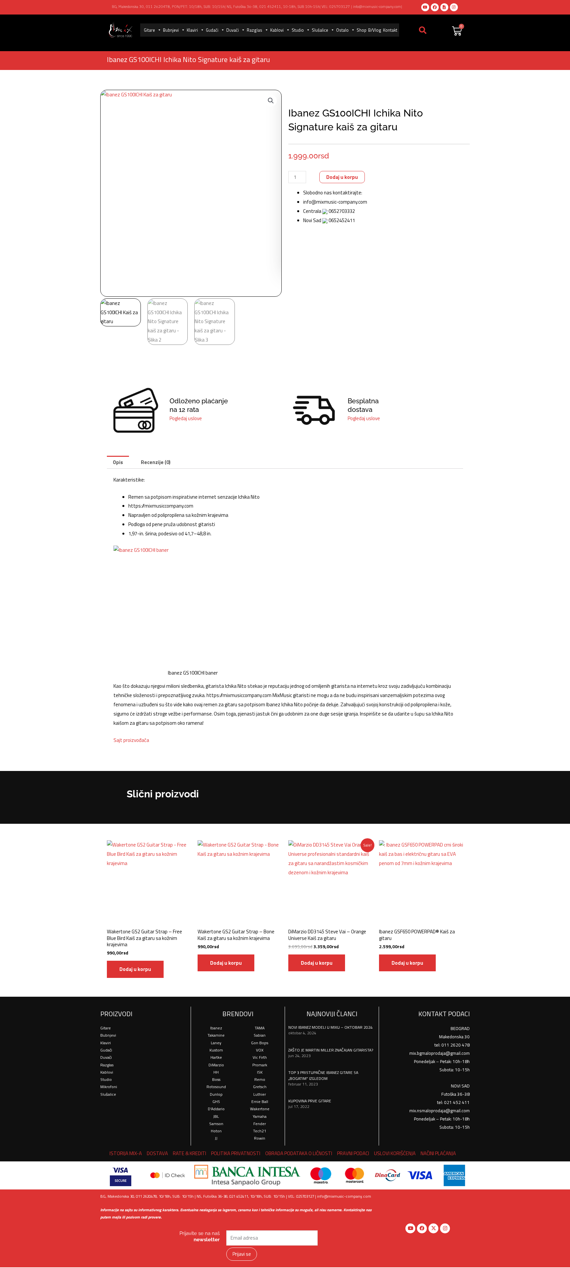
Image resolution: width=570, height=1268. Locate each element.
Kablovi (277, 30)
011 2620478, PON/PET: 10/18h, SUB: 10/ (182, 6)
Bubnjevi (171, 30)
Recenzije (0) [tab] (156, 462)
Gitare (149, 30)
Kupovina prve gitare (309, 1101)
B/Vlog (374, 30)
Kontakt (390, 30)
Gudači (212, 30)
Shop (361, 30)
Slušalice (320, 30)
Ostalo (342, 30)
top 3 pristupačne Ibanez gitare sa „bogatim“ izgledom (323, 1075)
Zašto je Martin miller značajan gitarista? (330, 1050)
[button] (271, 101)
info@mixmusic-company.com (377, 6)
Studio (298, 30)
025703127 (339, 6)
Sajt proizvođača (131, 740)
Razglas (254, 30)
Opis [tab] (118, 462)
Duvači (232, 30)
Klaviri (192, 30)
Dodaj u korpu (342, 177)
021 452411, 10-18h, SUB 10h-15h (289, 6)
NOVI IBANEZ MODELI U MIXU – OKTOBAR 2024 (330, 1027)
